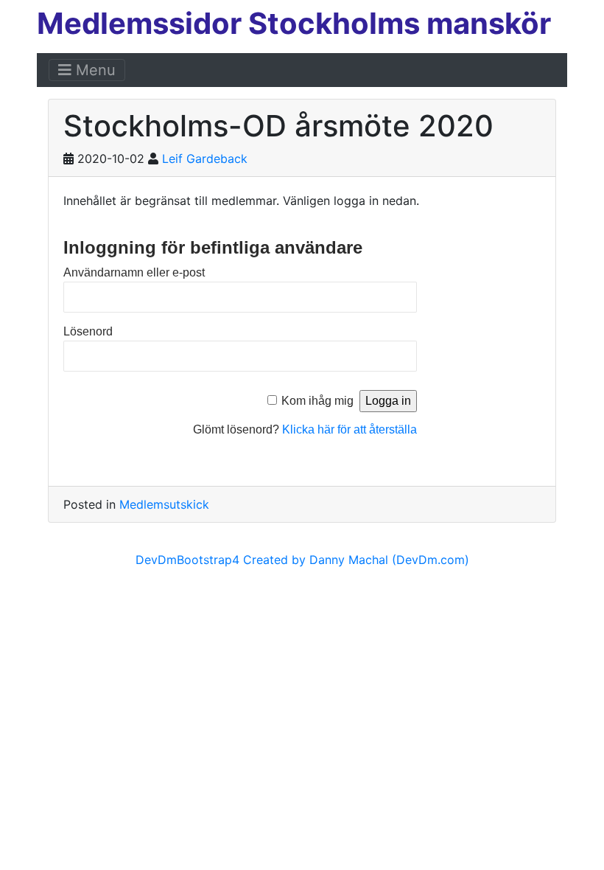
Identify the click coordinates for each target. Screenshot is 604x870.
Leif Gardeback (204, 158)
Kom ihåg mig (317, 400)
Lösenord (88, 331)
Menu (93, 70)
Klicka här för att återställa (349, 429)
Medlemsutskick (164, 504)
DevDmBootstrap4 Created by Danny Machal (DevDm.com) (302, 559)
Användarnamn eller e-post (134, 272)
